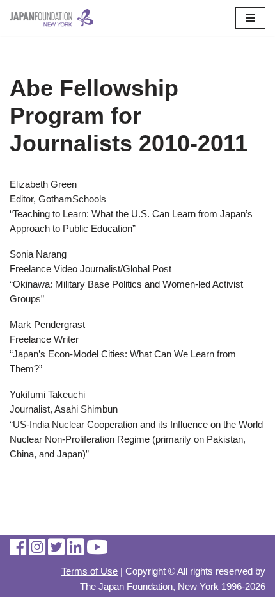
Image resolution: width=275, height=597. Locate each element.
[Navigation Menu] (250, 18)
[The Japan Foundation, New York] (51, 18)
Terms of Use (89, 571)
